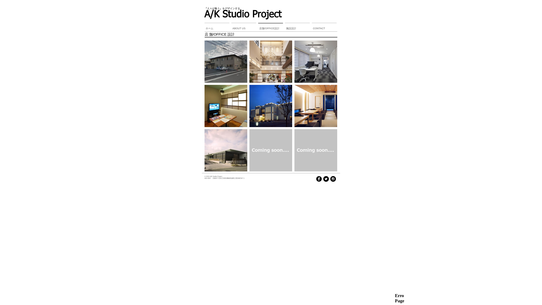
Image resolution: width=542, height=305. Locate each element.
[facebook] (319, 179)
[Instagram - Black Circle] (333, 179)
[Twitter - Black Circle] (326, 179)
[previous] (210, 108)
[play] (331, 169)
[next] (331, 108)
